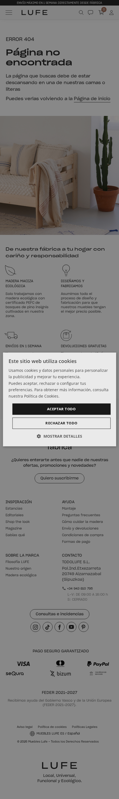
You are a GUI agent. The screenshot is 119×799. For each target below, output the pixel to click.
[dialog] (59, 399)
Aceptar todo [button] (61, 408)
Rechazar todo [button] (61, 423)
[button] (59, 436)
